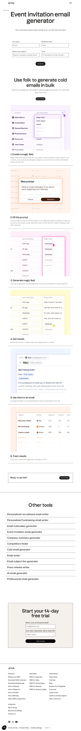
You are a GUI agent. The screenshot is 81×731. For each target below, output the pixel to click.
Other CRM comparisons (16, 699)
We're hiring (12, 708)
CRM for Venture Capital (37, 689)
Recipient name (46, 42)
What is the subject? (19, 51)
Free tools (52, 689)
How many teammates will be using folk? (40, 631)
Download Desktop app (16, 683)
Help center (53, 677)
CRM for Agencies (35, 677)
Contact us (12, 714)
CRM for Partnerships (37, 683)
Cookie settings (36, 728)
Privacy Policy (24, 728)
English (47, 728)
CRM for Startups (35, 686)
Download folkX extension (17, 680)
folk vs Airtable (13, 692)
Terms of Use (13, 728)
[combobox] (47, 727)
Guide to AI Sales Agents (58, 696)
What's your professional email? (37, 623)
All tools (6, 10)
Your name (15, 42)
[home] (11, 3)
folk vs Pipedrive (14, 689)
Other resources (55, 699)
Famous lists (53, 692)
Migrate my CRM (14, 677)
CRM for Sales (34, 680)
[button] (4, 727)
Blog (50, 683)
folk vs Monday (13, 696)
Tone (43, 51)
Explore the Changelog (57, 686)
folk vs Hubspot (13, 686)
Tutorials (52, 680)
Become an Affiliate (15, 711)
